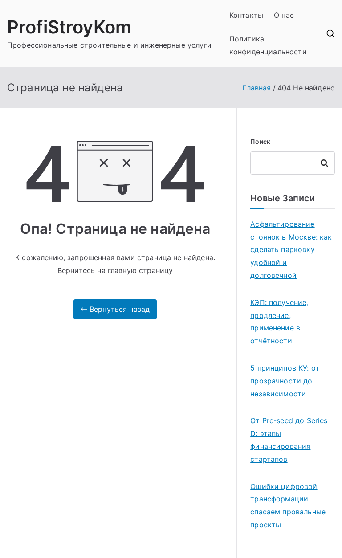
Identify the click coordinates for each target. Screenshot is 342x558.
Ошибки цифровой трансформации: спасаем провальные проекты (288, 505)
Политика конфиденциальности (268, 45)
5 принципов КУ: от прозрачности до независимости (284, 380)
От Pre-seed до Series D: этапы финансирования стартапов (288, 439)
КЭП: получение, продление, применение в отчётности (279, 321)
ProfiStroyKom (69, 27)
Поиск (260, 141)
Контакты (246, 15)
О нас (284, 15)
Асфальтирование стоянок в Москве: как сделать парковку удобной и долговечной (291, 250)
